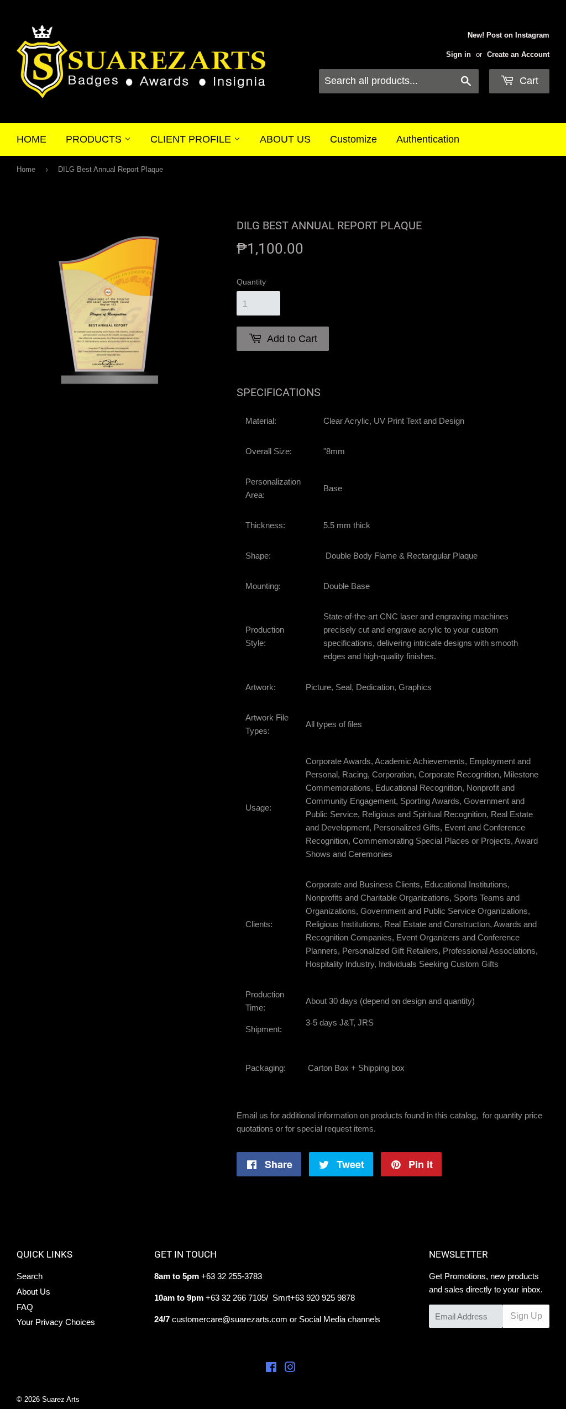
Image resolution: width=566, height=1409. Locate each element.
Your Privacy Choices (56, 1322)
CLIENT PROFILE (192, 139)
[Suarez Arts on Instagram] (290, 1368)
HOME (31, 139)
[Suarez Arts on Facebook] (271, 1368)
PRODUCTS (95, 139)
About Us (33, 1291)
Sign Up (526, 1316)
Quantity (251, 281)
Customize (353, 139)
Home (26, 169)
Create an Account (518, 54)
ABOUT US (285, 139)
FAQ (25, 1307)
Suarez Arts (61, 1399)
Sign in (458, 54)
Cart (527, 80)
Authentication (427, 139)
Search (30, 1276)
